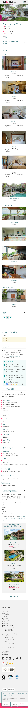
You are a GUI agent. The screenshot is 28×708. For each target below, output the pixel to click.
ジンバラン (8, 26)
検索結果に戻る (14, 596)
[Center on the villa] (10, 317)
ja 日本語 (11, 689)
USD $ (4, 689)
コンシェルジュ (6, 622)
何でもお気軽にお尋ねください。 (15, 356)
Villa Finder (5, 651)
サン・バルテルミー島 (8, 643)
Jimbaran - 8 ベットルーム (14, 544)
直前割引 (4, 653)
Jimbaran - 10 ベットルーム (14, 565)
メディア (4, 616)
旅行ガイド (5, 655)
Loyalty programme (8, 625)
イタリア (4, 641)
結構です (15, 704)
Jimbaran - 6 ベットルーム (14, 586)
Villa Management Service (9, 620)
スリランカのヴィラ (7, 637)
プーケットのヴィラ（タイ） (10, 634)
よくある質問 (5, 615)
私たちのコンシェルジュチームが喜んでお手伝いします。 (13, 518)
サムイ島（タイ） (7, 636)
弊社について (5, 611)
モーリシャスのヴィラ (8, 639)
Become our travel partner (10, 627)
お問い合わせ (5, 613)
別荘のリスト (5, 618)
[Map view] (7, 317)
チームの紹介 (5, 623)
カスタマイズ (6, 704)
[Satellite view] (4, 317)
